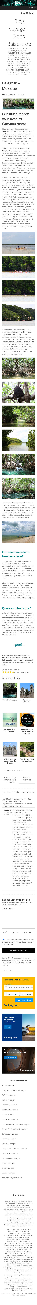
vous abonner (28, 942)
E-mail (16, 932)
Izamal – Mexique (8, 1114)
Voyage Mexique (9, 94)
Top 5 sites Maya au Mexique (12, 1178)
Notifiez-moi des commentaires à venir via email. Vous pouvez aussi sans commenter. (18, 942)
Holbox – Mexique (8, 1100)
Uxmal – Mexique (8, 1168)
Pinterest (25, 657)
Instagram (5, 660)
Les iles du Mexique (8, 1144)
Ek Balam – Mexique (9, 1095)
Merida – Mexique (27, 778)
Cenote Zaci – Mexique (10, 1110)
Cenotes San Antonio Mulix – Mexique (10, 779)
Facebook (11, 657)
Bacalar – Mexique (8, 1173)
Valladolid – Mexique (9, 1139)
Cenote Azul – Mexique (10, 1134)
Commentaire (8, 909)
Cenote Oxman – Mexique (11, 1158)
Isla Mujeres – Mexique (10, 1153)
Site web (27, 932)
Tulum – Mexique (8, 1085)
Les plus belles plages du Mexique (13, 1090)
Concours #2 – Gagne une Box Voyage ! (15, 1124)
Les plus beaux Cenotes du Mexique (14, 1148)
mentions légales (18, 1295)
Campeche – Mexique (9, 1105)
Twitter (4, 657)
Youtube (18, 657)
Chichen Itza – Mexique (10, 1119)
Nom (4, 932)
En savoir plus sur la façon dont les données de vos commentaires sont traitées (18, 962)
